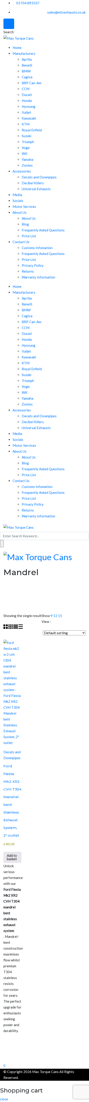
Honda (27, 100)
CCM (25, 89)
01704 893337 (27, 3)
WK (24, 153)
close (4, 1099)
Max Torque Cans (45, 1072)
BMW (26, 71)
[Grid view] (5, 627)
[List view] (20, 627)
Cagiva (27, 77)
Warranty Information (38, 277)
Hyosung (28, 106)
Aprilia (27, 59)
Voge (26, 148)
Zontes (27, 165)
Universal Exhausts (36, 189)
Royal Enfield (32, 130)
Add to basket (12, 857)
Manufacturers (24, 53)
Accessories (22, 171)
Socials (18, 201)
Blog (25, 224)
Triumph (28, 142)
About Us (19, 212)
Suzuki (26, 136)
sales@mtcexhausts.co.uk (66, 12)
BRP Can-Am (31, 83)
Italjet (26, 112)
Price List (29, 236)
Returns (28, 271)
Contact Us (21, 242)
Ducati (27, 95)
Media (17, 195)
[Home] (1, 1053)
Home (17, 48)
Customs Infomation (37, 248)
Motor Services (24, 206)
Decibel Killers (33, 183)
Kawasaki (29, 118)
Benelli (27, 65)
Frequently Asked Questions (43, 230)
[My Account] (1, 1059)
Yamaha (27, 159)
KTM (25, 124)
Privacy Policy (33, 265)
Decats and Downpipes (39, 177)
